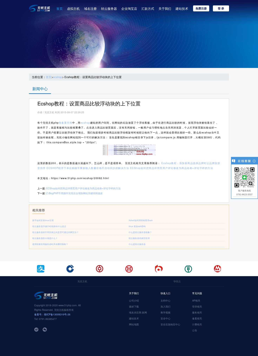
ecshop (57, 77)
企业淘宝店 (129, 8)
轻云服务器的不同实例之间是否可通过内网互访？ (55, 232)
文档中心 (165, 300)
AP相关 (196, 300)
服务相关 (197, 312)
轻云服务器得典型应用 (139, 238)
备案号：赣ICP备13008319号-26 (52, 314)
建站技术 (182, 8)
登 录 (221, 8)
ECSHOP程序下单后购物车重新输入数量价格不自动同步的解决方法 (88, 168)
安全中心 (165, 318)
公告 (194, 330)
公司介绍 (134, 300)
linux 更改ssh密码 (137, 226)
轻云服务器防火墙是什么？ (45, 238)
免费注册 (201, 8)
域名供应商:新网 (138, 312)
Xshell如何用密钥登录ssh (141, 220)
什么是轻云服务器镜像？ (140, 232)
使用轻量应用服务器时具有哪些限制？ (50, 244)
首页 (59, 8)
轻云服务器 (109, 8)
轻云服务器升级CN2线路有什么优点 (49, 226)
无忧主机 (82, 281)
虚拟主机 (73, 8)
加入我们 (165, 306)
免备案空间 (65, 122)
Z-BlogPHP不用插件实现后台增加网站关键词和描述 (74, 193)
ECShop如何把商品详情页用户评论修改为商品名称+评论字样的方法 (171, 168)
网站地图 (134, 324)
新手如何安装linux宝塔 (43, 220)
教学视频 (165, 312)
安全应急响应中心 (170, 324)
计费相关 (197, 324)
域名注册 (90, 8)
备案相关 (197, 318)
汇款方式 (147, 8)
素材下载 (134, 306)
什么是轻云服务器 (137, 244)
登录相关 (197, 306)
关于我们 (164, 8)
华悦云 (177, 281)
